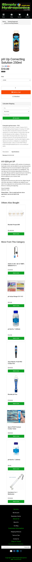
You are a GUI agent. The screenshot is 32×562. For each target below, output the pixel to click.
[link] (14, 551)
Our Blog (16, 525)
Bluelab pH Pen (12, 394)
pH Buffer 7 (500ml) (14, 329)
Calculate (16, 118)
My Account (16, 512)
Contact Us (16, 539)
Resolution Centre (16, 516)
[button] (16, 97)
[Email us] (11, 551)
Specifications (15, 151)
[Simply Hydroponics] (16, 6)
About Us (16, 522)
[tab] (5, 152)
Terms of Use (16, 535)
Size (2, 76)
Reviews (5, 155)
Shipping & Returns (16, 531)
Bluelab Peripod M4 (14, 224)
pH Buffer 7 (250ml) (14, 459)
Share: (3, 66)
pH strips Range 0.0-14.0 (15, 296)
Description (6, 151)
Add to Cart (17, 92)
